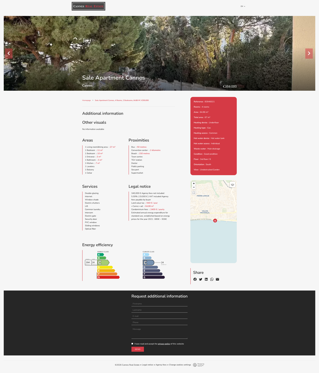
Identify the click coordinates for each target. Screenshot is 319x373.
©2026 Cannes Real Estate (127, 365)
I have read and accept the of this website (159, 343)
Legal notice (147, 364)
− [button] (194, 187)
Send (138, 349)
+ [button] (194, 183)
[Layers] (232, 184)
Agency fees (161, 364)
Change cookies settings (180, 364)
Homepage (86, 100)
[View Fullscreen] (194, 193)
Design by (201, 365)
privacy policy (164, 343)
